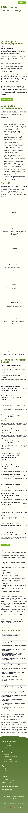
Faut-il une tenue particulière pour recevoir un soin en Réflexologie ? (13, 659)
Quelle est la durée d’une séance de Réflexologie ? (14, 646)
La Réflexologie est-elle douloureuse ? (11, 662)
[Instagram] (8, 789)
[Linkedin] (11, 789)
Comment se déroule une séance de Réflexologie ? (10, 642)
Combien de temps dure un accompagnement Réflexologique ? (13, 650)
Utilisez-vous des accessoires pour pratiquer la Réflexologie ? (13, 669)
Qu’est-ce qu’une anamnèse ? (9, 676)
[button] (12, 3)
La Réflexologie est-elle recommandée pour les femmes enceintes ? (13, 696)
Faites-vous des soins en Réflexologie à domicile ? (11, 680)
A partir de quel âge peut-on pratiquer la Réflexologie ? (11, 700)
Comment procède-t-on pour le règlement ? (12, 711)
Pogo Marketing (19, 808)
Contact (4, 776)
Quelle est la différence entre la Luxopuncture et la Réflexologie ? (13, 638)
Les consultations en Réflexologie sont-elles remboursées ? (12, 708)
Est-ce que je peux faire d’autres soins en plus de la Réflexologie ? (13, 704)
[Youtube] (6, 789)
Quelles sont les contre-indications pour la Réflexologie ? (12, 683)
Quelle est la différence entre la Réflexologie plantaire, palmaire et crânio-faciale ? (12, 635)
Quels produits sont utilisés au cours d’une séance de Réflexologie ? (12, 673)
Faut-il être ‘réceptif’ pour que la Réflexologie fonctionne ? (12, 665)
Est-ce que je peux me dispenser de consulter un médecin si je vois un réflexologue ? (13, 692)
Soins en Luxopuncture (9, 752)
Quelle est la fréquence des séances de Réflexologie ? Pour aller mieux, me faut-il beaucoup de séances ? (12, 654)
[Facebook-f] (3, 789)
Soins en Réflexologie (9, 741)
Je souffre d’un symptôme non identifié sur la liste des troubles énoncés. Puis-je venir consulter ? (13, 688)
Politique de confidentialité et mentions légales (14, 803)
